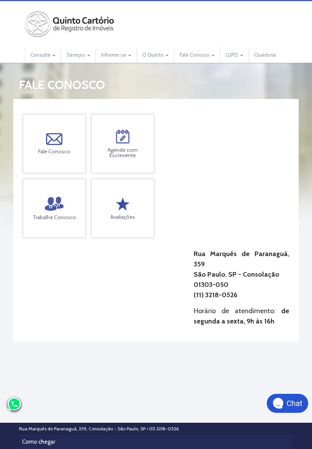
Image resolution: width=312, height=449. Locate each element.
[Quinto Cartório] (70, 24)
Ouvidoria (265, 55)
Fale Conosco (195, 55)
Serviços (76, 55)
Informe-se (114, 55)
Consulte (41, 55)
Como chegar (38, 441)
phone (14, 404)
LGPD (232, 55)
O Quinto (153, 55)
